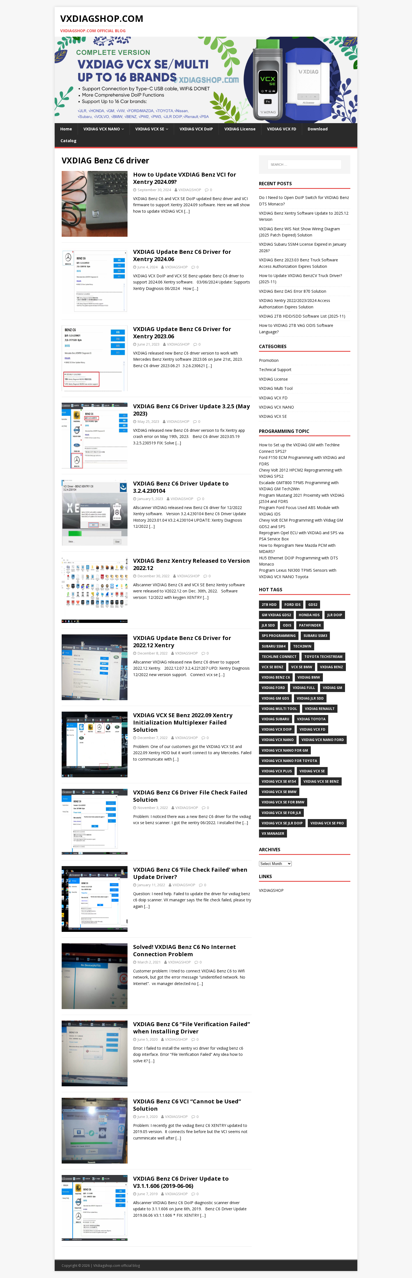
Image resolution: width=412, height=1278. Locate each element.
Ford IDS (292, 604)
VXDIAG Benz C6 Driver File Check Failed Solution (190, 796)
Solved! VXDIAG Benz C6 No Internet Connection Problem (184, 950)
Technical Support (275, 369)
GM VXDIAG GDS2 (276, 615)
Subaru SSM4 (273, 646)
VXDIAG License (240, 129)
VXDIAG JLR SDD (310, 698)
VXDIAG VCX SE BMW (279, 791)
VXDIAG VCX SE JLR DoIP (282, 823)
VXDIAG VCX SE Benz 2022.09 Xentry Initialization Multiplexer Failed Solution (182, 722)
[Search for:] (304, 164)
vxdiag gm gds (275, 698)
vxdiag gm (332, 687)
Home (66, 129)
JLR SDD (268, 625)
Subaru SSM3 (315, 635)
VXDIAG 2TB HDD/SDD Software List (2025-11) (302, 316)
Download (318, 129)
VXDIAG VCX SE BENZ (321, 781)
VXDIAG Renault (320, 708)
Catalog (69, 140)
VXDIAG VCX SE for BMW (283, 802)
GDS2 (312, 604)
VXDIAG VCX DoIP (196, 129)
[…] (187, 211)
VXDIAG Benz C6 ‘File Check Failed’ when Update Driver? (190, 873)
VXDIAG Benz (331, 667)
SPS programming (279, 635)
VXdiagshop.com (106, 1265)
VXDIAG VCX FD (281, 129)
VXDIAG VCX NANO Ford (323, 739)
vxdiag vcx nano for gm (285, 750)
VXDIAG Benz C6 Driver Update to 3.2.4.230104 (181, 487)
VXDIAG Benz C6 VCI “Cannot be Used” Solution (187, 1105)
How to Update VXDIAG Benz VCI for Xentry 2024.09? (184, 178)
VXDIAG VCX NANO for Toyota (289, 760)
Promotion (269, 360)
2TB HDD (269, 604)
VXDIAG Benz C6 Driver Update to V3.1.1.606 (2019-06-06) (181, 1182)
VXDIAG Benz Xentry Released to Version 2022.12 (191, 564)
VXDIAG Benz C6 (276, 677)
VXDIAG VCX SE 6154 (279, 781)
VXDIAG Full (304, 687)
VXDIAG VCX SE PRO (327, 823)
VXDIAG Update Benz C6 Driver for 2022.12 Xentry (182, 641)
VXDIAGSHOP (190, 189)
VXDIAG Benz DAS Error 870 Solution (292, 291)
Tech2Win (302, 646)
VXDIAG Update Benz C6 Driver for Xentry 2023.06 (182, 332)
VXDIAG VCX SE (149, 129)
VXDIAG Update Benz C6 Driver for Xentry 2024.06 (182, 255)
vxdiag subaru (275, 719)
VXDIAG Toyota (311, 719)
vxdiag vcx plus (277, 771)
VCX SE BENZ (272, 667)
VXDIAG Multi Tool (276, 388)
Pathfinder (310, 625)
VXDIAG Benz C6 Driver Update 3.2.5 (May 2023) (191, 409)
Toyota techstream (323, 656)
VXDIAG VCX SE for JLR (281, 812)
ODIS (287, 625)
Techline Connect (279, 656)
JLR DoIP (334, 615)
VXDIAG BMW (309, 677)
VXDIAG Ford (273, 687)
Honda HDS (309, 615)
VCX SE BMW (301, 667)
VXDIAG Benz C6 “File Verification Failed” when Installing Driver (191, 1027)
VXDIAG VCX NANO (102, 129)
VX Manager (273, 833)
